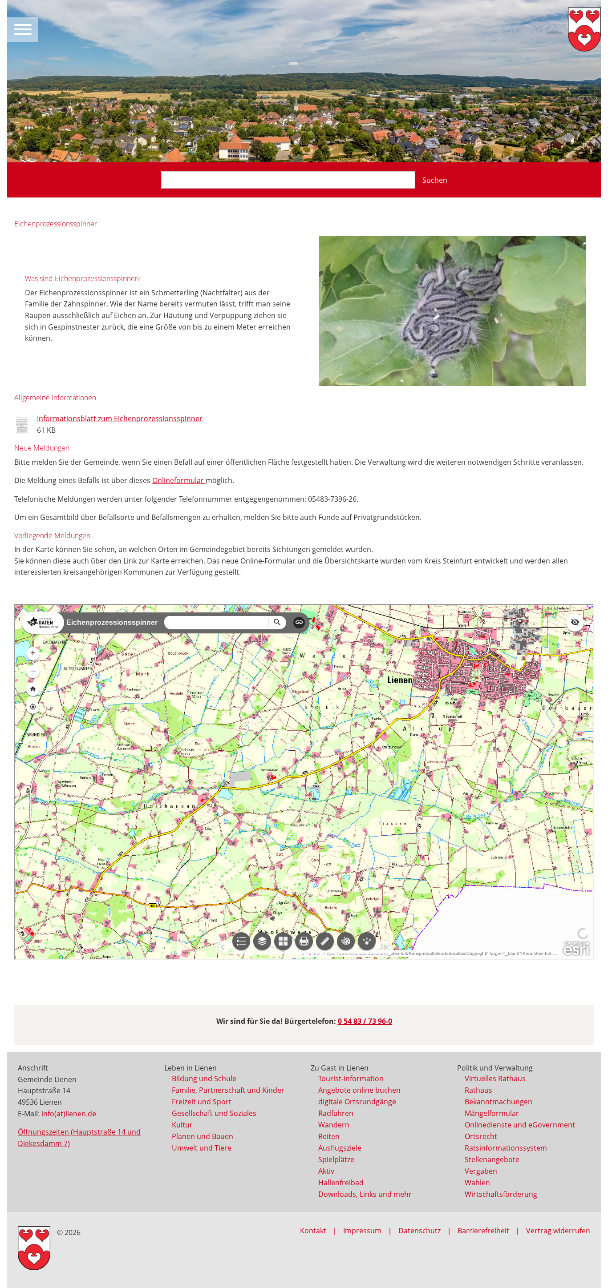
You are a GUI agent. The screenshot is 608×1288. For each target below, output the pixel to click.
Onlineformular (179, 480)
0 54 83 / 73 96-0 (365, 1021)
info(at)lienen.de (68, 1114)
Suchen (434, 180)
